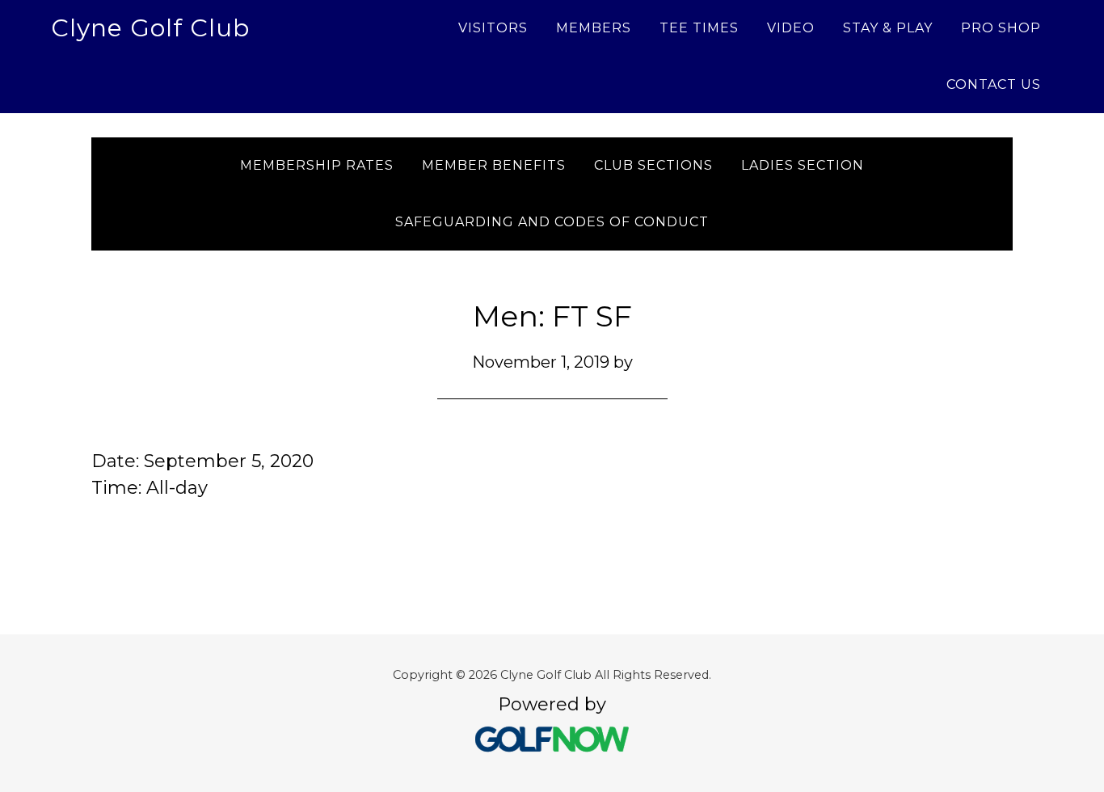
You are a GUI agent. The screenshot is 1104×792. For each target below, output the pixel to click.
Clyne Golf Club (150, 28)
